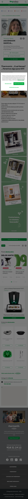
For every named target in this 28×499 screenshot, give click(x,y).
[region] (14, 82)
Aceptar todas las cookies (19, 83)
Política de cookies (21, 80)
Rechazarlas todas (8, 83)
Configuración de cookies (14, 87)
